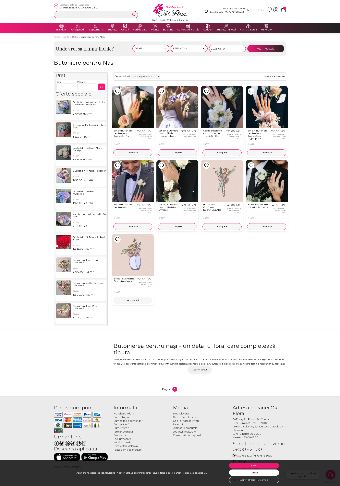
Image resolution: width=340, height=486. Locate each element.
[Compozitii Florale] (188, 26)
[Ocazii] (125, 26)
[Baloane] (168, 26)
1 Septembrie (95, 29)
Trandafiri (61, 29)
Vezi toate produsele (185, 427)
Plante (155, 29)
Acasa (57, 37)
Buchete (112, 29)
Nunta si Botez (248, 29)
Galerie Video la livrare (186, 420)
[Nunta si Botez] (248, 26)
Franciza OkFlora (124, 413)
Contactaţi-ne (122, 417)
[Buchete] (112, 26)
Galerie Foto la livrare (185, 417)
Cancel (254, 472)
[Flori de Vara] (140, 26)
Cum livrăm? (121, 427)
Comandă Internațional (187, 435)
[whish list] (270, 11)
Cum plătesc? (122, 424)
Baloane (168, 29)
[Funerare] (266, 26)
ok (101, 86)
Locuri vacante (122, 438)
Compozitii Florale (188, 29)
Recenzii (178, 424)
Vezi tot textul (200, 369)
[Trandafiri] (61, 26)
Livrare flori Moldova (126, 446)
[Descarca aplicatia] (67, 457)
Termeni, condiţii (123, 431)
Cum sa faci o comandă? (128, 420)
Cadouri (208, 29)
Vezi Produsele (265, 48)
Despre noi (120, 435)
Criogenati (77, 29)
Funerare (266, 29)
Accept (254, 465)
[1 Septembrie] (95, 26)
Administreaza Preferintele (254, 480)
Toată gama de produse (128, 449)
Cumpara (133, 152)
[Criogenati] (77, 26)
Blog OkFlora (181, 413)
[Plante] (155, 26)
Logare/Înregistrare (184, 431)
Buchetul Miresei (226, 29)
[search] (134, 14)
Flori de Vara (140, 29)
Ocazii (125, 29)
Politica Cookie (189, 472)
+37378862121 (216, 11)
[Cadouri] (208, 26)
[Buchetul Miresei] (226, 26)
